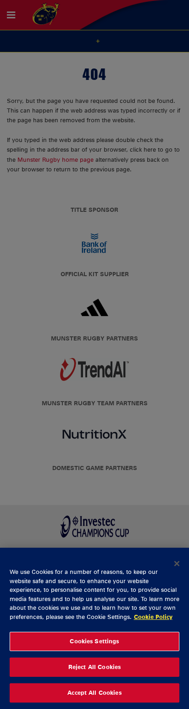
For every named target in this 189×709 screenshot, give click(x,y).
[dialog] (94, 628)
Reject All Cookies (94, 666)
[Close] (177, 563)
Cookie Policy (153, 616)
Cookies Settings (94, 641)
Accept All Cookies (94, 692)
